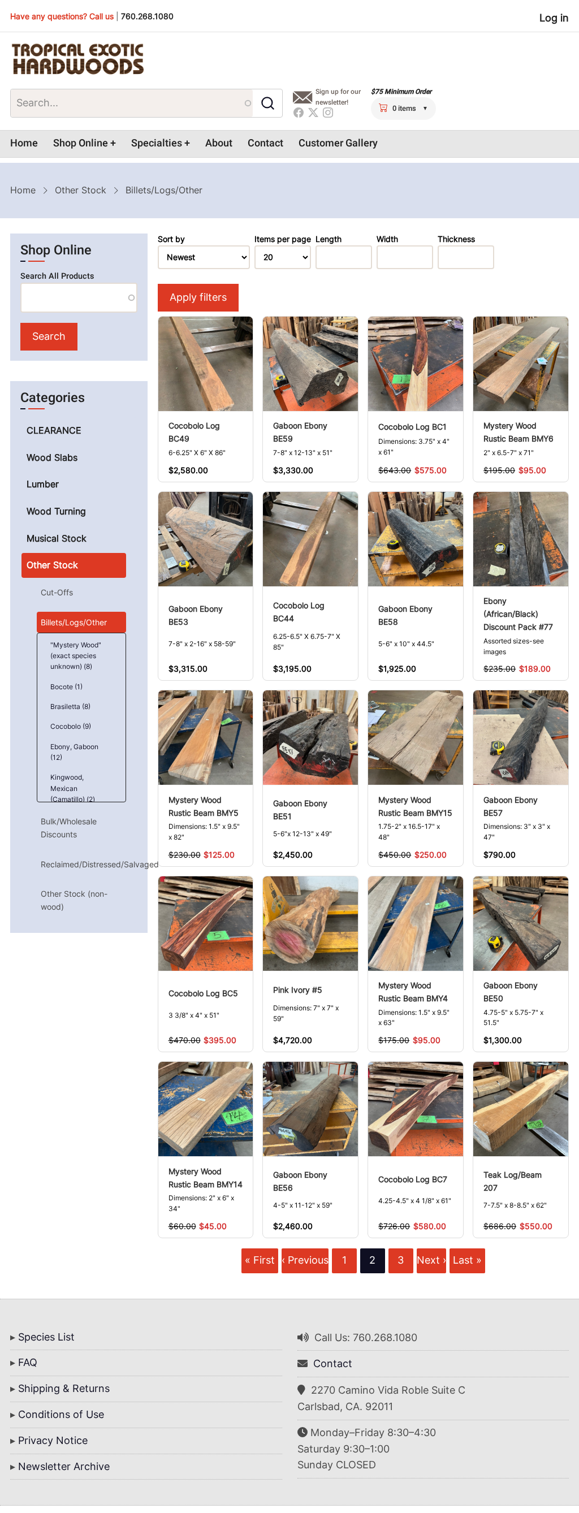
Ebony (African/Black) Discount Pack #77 (518, 614)
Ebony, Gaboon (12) (74, 752)
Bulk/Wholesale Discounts (69, 827)
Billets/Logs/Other (74, 622)
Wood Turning (56, 511)
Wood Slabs (52, 457)
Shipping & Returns (64, 1388)
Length (329, 239)
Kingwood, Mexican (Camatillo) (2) (72, 788)
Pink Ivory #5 (297, 990)
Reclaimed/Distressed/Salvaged (83, 864)
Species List (46, 1337)
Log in (554, 18)
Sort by (171, 239)
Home (24, 143)
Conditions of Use (61, 1414)
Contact (265, 143)
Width (387, 239)
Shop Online (80, 143)
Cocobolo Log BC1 (412, 426)
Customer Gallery (338, 143)
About (218, 143)
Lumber (43, 484)
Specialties (156, 143)
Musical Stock (57, 538)
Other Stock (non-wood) (74, 900)
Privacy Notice (53, 1440)
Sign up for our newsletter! (338, 97)
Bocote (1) (66, 686)
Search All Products (57, 276)
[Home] (77, 59)
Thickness (456, 239)
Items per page (282, 239)
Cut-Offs (57, 592)
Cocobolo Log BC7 (412, 1179)
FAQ (27, 1362)
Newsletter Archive (64, 1466)
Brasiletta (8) (70, 706)
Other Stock (80, 190)
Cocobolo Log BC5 (203, 993)
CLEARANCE (54, 430)
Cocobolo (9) (70, 726)
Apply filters (198, 297)
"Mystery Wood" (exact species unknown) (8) (75, 656)
